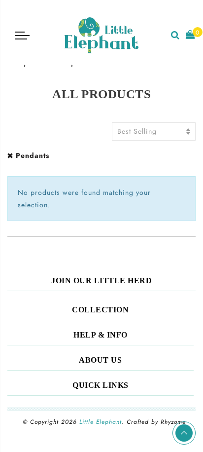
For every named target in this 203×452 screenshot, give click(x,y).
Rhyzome (173, 421)
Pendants (32, 155)
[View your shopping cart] (190, 35)
